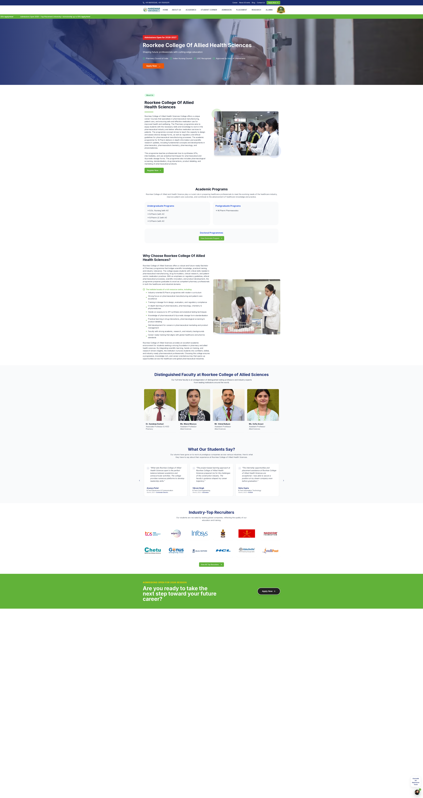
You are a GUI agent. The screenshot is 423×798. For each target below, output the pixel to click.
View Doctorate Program (210, 238)
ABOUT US (176, 10)
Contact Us (261, 3)
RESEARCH (256, 10)
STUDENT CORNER (209, 10)
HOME (165, 10)
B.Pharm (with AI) (156, 214)
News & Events (244, 3)
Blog (253, 3)
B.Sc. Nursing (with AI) (159, 210)
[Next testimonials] (283, 480)
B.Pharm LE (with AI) (158, 217)
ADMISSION (227, 10)
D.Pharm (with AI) (156, 221)
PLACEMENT (241, 10)
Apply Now (153, 66)
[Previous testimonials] (139, 480)
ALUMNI (269, 10)
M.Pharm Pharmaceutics (228, 210)
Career (234, 3)
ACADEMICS (191, 10)
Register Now (152, 170)
